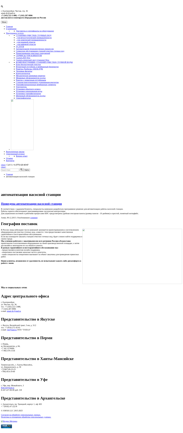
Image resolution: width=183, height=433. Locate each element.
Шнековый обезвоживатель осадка (30, 96)
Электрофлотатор (23, 98)
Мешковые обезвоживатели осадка (31, 78)
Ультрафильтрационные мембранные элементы (36, 85)
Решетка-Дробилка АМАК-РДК (29, 69)
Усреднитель (21, 87)
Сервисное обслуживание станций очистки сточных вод (40, 51)
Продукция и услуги (15, 33)
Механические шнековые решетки (30, 76)
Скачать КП (23, 58)
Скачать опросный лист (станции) (32, 60)
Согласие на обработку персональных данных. (21, 415)
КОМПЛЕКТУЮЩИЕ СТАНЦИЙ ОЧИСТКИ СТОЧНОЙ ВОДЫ (44, 62)
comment (33, 218)
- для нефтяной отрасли (26, 44)
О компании (11, 29)
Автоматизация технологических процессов (35, 49)
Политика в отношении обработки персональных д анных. (26, 417)
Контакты (10, 161)
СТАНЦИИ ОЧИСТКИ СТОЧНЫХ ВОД (33, 35)
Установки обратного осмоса (28, 89)
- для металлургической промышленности (34, 38)
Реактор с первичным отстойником (31, 80)
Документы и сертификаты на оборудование (35, 31)
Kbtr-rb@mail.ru (7, 388)
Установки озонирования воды (29, 91)
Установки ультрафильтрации (28, 93)
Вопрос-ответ (22, 156)
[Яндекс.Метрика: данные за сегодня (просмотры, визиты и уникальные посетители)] (9, 421)
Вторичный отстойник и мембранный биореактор (37, 67)
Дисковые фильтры (24, 71)
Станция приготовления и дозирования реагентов (37, 82)
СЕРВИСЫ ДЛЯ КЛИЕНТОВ (29, 55)
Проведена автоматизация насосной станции (31, 203)
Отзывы (9, 158)
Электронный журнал (15, 154)
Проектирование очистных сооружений (33, 53)
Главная (9, 26)
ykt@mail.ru (12, 330)
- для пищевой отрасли (25, 42)
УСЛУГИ (20, 47)
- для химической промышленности (31, 40)
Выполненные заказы (15, 152)
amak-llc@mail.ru (14, 311)
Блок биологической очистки (28, 64)
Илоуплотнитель (23, 73)
